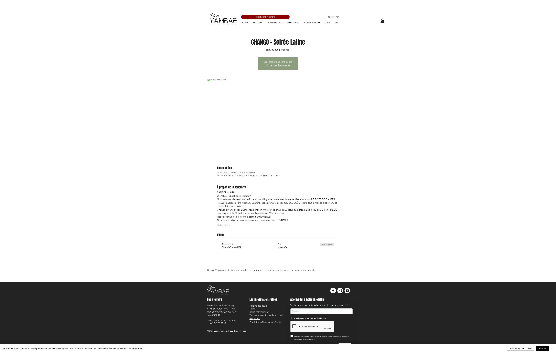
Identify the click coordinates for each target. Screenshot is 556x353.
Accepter (542, 348)
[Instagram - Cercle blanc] (340, 290)
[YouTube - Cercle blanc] (347, 290)
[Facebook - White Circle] (333, 290)
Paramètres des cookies (521, 348)
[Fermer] (552, 348)
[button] (382, 21)
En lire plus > (223, 225)
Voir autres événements (278, 65)
